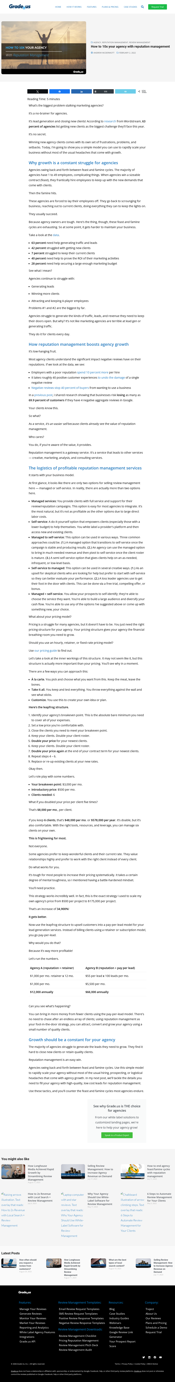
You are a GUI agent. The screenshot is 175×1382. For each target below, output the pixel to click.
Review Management (139, 42)
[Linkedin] (149, 1357)
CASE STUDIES (130, 6)
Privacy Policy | (128, 1364)
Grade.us (14, 1371)
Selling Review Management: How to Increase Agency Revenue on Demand (100, 1171)
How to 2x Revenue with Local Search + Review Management (40, 1197)
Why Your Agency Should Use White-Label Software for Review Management (100, 1199)
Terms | (118, 1364)
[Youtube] (160, 1357)
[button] (142, 7)
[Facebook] (154, 1357)
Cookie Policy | (141, 1364)
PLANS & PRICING (110, 6)
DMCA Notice (152, 1364)
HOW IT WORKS (74, 6)
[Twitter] (143, 1357)
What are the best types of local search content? (117, 1263)
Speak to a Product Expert (117, 1135)
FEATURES (91, 6)
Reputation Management (115, 42)
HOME (58, 6)
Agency (97, 42)
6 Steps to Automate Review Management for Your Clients (159, 1197)
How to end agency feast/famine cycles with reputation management (158, 1171)
